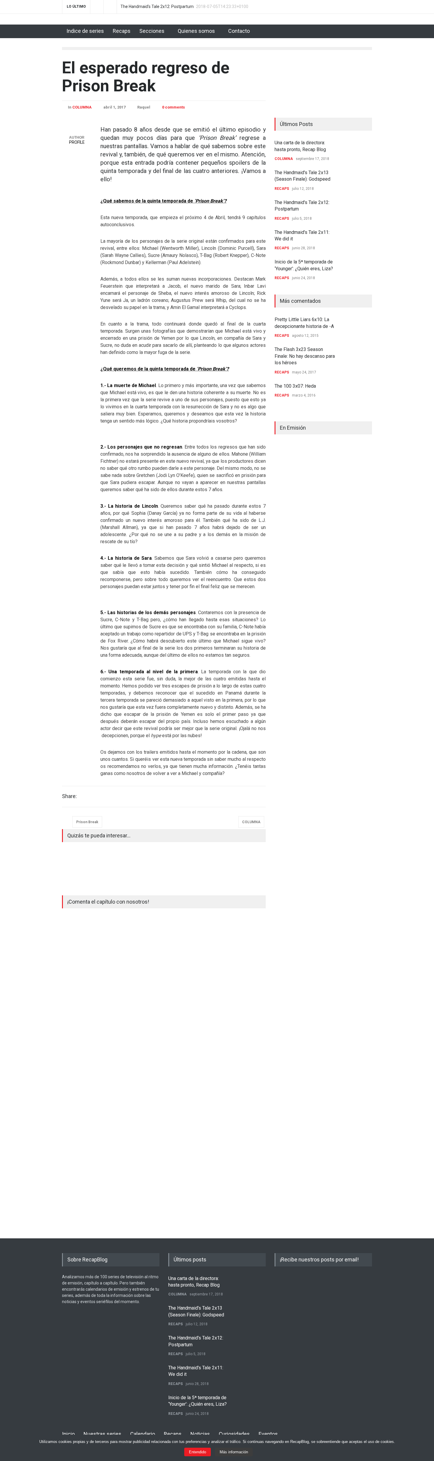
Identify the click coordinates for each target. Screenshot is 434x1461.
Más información (234, 1452)
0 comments (173, 107)
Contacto (239, 31)
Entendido (197, 1452)
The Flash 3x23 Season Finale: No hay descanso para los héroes (305, 356)
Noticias (200, 1434)
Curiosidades (234, 1434)
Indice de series (85, 31)
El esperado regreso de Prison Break (145, 76)
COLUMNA (82, 107)
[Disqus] (164, 997)
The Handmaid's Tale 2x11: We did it (154, 6)
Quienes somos (196, 31)
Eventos (268, 1434)
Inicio (68, 1434)
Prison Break (87, 822)
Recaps (121, 31)
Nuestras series (102, 1434)
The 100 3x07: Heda (295, 386)
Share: (69, 796)
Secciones (151, 31)
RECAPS (282, 189)
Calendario (142, 1434)
